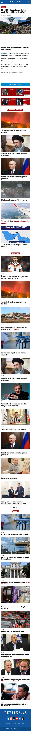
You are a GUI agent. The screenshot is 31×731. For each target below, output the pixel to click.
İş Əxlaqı (23, 723)
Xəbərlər (14, 723)
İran (7, 72)
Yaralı (20, 72)
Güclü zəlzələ (14, 72)
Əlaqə (19, 723)
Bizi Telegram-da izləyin (15, 84)
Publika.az (4, 53)
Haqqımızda (8, 723)
